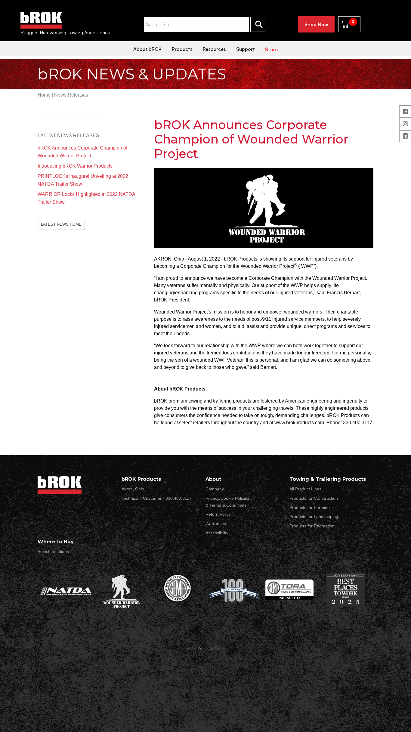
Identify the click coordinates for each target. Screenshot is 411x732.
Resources (214, 49)
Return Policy (218, 514)
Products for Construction (313, 498)
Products (182, 49)
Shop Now (316, 24)
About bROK (147, 49)
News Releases (71, 94)
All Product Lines (305, 488)
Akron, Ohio (133, 488)
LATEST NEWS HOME (61, 224)
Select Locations (53, 551)
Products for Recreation (312, 526)
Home (44, 94)
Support (245, 49)
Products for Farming (309, 507)
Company (215, 488)
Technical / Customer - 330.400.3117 (157, 498)
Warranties (216, 523)
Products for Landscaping (313, 516)
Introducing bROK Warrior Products (75, 165)
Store (271, 49)
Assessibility (217, 532)
